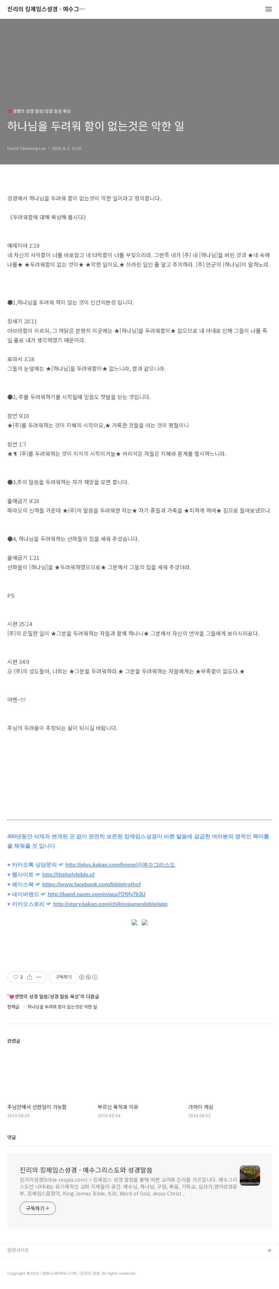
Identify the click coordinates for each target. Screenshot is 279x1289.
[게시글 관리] (38, 977)
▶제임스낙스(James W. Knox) (39, 1274)
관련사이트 (18, 1249)
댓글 (11, 1137)
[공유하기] (29, 977)
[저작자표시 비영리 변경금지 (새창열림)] (88, 977)
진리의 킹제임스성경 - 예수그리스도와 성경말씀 (47, 9)
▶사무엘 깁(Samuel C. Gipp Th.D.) (44, 1262)
